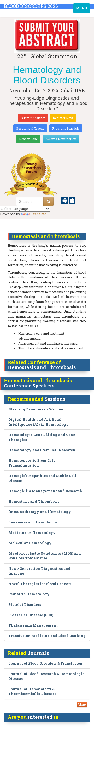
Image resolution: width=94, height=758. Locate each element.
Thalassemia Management (33, 625)
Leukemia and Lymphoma (32, 522)
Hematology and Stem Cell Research (41, 450)
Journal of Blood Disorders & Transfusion (45, 663)
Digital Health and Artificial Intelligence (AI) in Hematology (38, 422)
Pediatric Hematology (29, 594)
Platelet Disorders (24, 604)
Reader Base (28, 139)
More (82, 704)
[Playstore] (65, 200)
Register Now (63, 118)
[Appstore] (72, 200)
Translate (38, 214)
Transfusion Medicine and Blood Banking (47, 635)
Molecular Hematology (30, 542)
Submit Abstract (33, 118)
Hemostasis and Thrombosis (33, 501)
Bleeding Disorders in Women (35, 409)
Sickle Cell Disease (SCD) (30, 615)
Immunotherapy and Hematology (39, 511)
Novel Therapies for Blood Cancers (39, 583)
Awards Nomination (60, 139)
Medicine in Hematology (32, 532)
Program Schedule (65, 128)
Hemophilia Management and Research (45, 490)
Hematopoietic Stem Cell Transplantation (31, 463)
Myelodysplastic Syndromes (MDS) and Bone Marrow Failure (44, 556)
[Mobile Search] (48, 201)
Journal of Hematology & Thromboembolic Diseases (32, 691)
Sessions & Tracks (30, 128)
